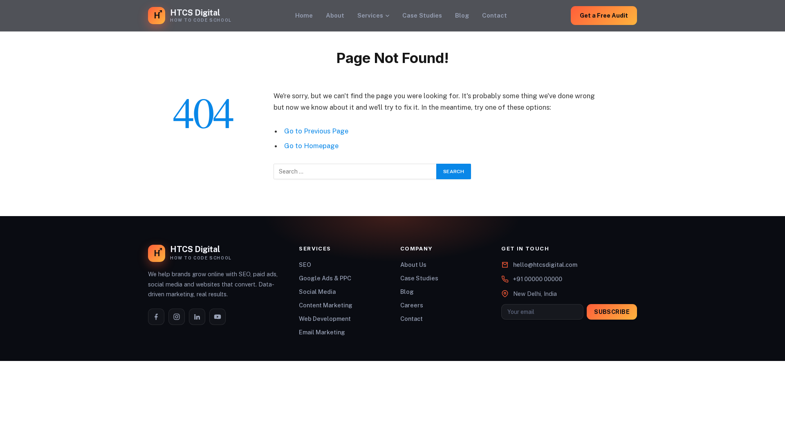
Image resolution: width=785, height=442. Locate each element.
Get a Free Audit (604, 15)
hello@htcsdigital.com (545, 264)
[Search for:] (355, 171)
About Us (413, 264)
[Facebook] (156, 317)
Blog (462, 15)
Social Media (317, 291)
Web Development (325, 318)
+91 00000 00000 (537, 278)
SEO (305, 264)
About (335, 15)
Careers (411, 305)
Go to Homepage (311, 146)
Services (370, 15)
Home (304, 15)
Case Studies (422, 15)
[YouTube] (217, 317)
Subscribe (612, 312)
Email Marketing (322, 332)
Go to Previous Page (316, 131)
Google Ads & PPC (325, 278)
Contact (494, 15)
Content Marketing (325, 305)
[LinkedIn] (197, 317)
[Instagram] (176, 317)
